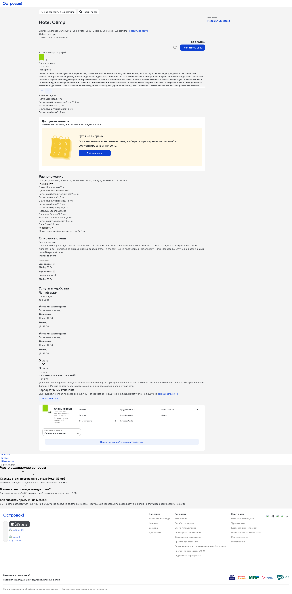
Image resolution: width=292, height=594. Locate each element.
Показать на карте (138, 30)
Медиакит (212, 20)
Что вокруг (45, 183)
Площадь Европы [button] (48, 210)
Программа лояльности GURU (190, 550)
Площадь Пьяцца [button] (48, 214)
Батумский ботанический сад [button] (55, 193)
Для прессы (155, 532)
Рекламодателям (239, 537)
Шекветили (7, 461)
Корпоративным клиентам (244, 527)
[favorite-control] (175, 48)
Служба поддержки (184, 523)
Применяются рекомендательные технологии (84, 589)
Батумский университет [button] (52, 220)
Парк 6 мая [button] (45, 224)
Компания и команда (159, 518)
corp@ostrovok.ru (168, 393)
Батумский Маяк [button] (48, 204)
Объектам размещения (242, 518)
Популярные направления (188, 532)
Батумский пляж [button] (48, 197)
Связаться (224, 20)
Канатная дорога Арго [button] (51, 217)
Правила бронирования (186, 541)
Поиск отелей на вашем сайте (246, 532)
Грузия (5, 457)
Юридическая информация (188, 537)
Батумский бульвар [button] (49, 207)
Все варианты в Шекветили (59, 11)
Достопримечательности (53, 190)
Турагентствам (238, 523)
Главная (5, 454)
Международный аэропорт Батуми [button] (58, 231)
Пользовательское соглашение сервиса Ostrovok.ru (200, 546)
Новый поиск (90, 11)
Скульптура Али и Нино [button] (52, 200)
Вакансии (153, 527)
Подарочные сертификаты (188, 555)
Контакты (153, 523)
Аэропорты (45, 227)
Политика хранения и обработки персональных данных (30, 589)
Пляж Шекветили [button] (48, 187)
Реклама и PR (238, 541)
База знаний (181, 518)
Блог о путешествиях (185, 527)
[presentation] (61, 432)
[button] (122, 57)
